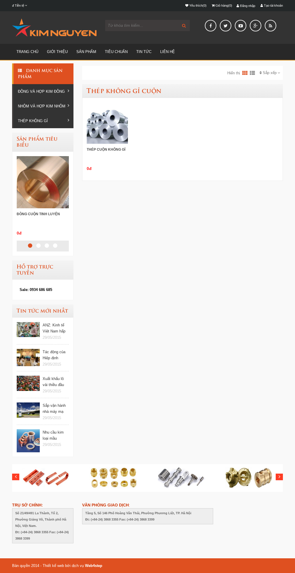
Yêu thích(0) (197, 5)
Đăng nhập (247, 5)
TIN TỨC (144, 52)
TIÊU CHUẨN (116, 52)
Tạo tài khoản (273, 5)
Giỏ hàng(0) (223, 5)
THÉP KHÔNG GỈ (33, 121)
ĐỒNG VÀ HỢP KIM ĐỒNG (41, 91)
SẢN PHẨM (86, 52)
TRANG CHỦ (27, 52)
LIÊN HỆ (167, 52)
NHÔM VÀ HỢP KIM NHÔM (41, 106)
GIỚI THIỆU (57, 52)
